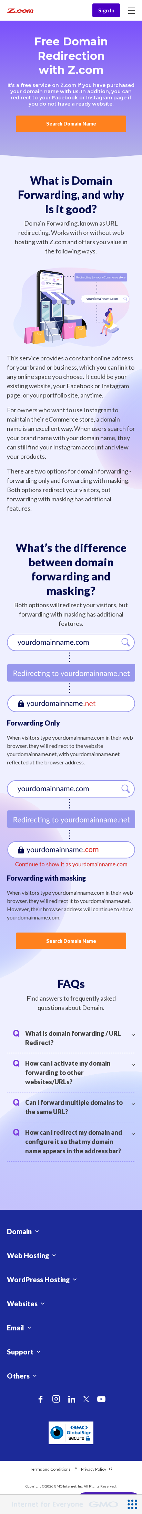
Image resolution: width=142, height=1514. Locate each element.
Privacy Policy (93, 1469)
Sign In (106, 10)
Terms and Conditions (50, 1469)
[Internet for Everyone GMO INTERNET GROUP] (61, 1504)
